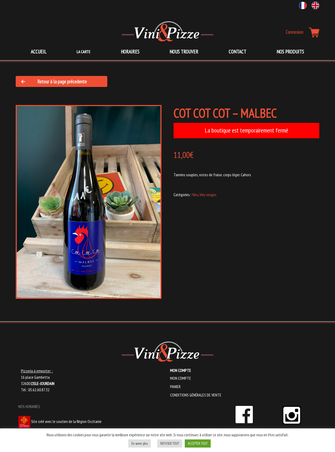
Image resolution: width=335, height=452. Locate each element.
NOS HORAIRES (29, 406)
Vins (195, 194)
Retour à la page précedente (62, 81)
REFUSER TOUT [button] (169, 443)
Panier (175, 386)
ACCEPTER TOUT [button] (198, 443)
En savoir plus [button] (139, 443)
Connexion (294, 32)
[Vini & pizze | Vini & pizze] (167, 31)
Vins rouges (207, 194)
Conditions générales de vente (195, 395)
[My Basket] (314, 32)
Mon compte (180, 378)
